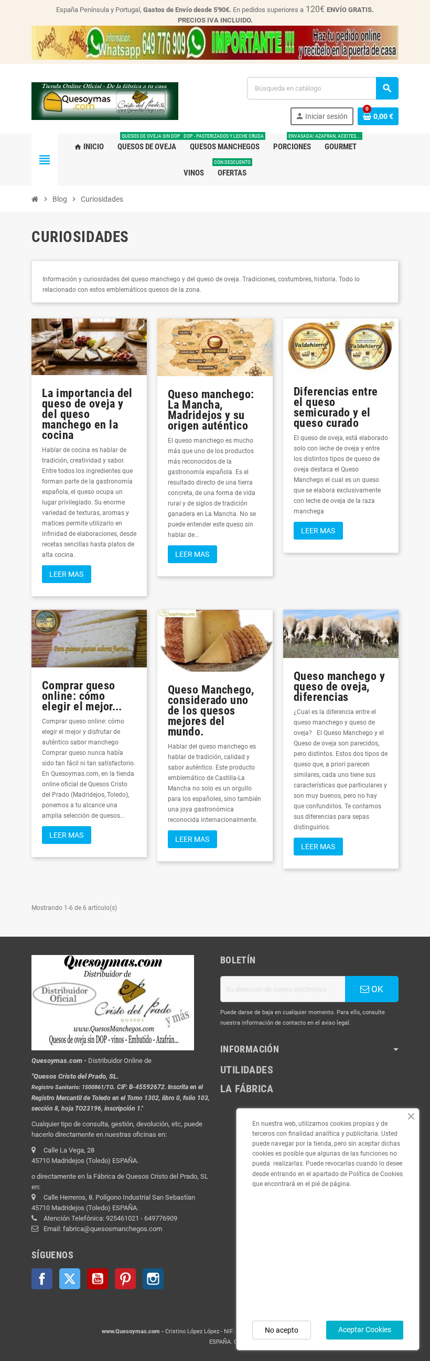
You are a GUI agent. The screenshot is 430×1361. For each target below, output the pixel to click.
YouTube (97, 1278)
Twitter (69, 1278)
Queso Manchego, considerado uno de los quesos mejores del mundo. (211, 710)
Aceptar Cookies (364, 1329)
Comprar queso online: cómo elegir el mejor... (82, 696)
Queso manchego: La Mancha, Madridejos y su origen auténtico (211, 410)
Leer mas (66, 574)
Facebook (41, 1278)
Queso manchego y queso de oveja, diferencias (339, 686)
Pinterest (125, 1278)
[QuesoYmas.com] (104, 100)
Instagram (153, 1278)
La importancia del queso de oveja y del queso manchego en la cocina (87, 414)
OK (376, 989)
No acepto (281, 1330)
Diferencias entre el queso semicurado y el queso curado (336, 407)
